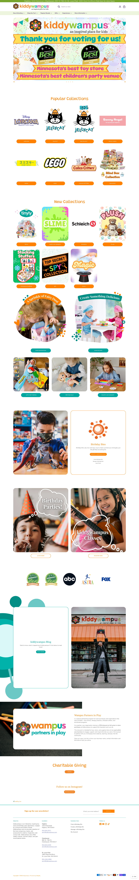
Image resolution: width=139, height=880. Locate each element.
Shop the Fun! (31, 13)
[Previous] (14, 82)
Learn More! (98, 463)
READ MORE (40, 652)
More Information (80, 13)
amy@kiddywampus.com (49, 832)
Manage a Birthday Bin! (98, 461)
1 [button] (66, 81)
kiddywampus (26, 875)
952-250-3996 (47, 859)
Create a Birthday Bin (77, 827)
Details (70, 771)
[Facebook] (100, 824)
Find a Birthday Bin (76, 824)
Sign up (108, 811)
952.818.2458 (46, 845)
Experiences (66, 13)
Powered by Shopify (35, 875)
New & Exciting (18, 13)
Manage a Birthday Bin (77, 829)
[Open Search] (58, 6)
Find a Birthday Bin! (98, 459)
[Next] (125, 82)
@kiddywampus (69, 792)
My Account (74, 832)
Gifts (56, 13)
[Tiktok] (109, 824)
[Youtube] (103, 824)
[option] (69, 49)
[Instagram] (106, 824)
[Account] (120, 6)
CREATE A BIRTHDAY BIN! (98, 454)
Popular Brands (45, 13)
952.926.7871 (46, 830)
